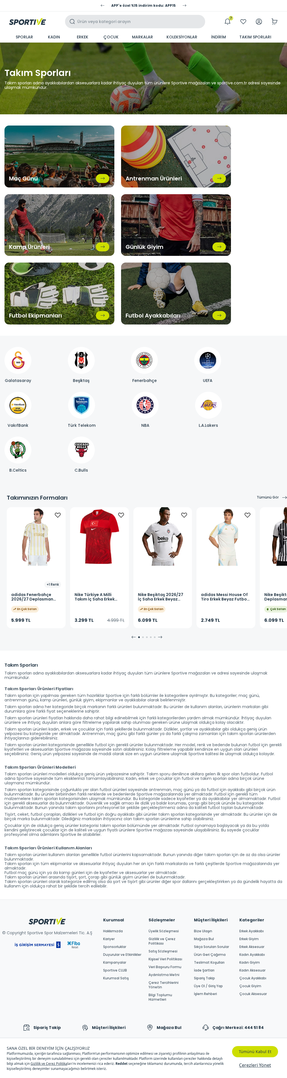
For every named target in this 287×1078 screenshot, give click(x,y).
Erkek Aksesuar (251, 947)
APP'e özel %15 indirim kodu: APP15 (143, 5)
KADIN (54, 37)
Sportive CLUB (115, 970)
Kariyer (109, 939)
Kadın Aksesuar (252, 970)
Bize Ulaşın (203, 931)
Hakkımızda (113, 931)
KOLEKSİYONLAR (181, 37)
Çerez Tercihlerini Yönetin (164, 984)
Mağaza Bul (204, 939)
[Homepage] (27, 21)
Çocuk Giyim (250, 986)
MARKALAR (142, 37)
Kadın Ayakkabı (252, 954)
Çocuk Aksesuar (253, 994)
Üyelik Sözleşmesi (164, 931)
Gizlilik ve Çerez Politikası (162, 941)
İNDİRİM (218, 37)
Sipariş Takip (204, 978)
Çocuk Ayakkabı (252, 978)
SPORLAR (24, 37)
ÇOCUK (111, 37)
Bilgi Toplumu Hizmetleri (160, 997)
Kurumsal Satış (116, 978)
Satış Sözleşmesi (163, 951)
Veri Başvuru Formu (165, 967)
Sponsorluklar (114, 947)
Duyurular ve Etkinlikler (122, 954)
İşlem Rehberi (205, 994)
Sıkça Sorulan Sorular (211, 947)
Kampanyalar (114, 962)
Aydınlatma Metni (164, 975)
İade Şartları (204, 970)
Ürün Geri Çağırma (210, 954)
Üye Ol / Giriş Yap (208, 986)
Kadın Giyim (249, 962)
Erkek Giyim (249, 939)
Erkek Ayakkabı (251, 931)
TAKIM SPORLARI (255, 37)
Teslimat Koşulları (209, 962)
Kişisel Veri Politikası (165, 959)
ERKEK (82, 37)
